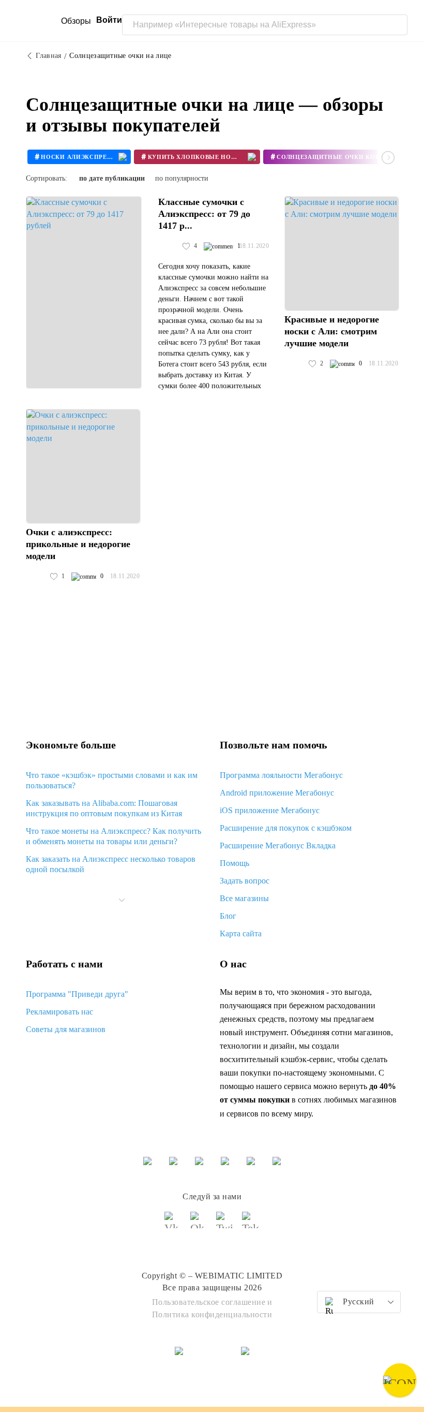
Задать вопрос (244, 880)
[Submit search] (397, 24)
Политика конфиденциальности (212, 1314)
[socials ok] (199, 1225)
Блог (228, 915)
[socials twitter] (225, 1225)
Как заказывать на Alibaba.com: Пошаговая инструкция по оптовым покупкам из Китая (104, 808)
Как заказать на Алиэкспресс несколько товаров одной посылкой (110, 864)
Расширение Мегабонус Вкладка (278, 845)
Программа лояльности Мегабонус (281, 775)
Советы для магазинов (65, 1029)
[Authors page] (169, 246)
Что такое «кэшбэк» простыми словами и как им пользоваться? (112, 780)
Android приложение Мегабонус (277, 792)
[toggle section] (122, 900)
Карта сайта (241, 933)
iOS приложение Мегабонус (270, 810)
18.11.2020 (254, 245)
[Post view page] (84, 292)
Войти (109, 20)
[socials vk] (173, 1225)
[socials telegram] (251, 1225)
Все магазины (244, 898)
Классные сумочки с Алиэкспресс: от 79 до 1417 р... (204, 214)
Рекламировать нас (59, 1011)
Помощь (234, 863)
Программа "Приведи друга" (77, 994)
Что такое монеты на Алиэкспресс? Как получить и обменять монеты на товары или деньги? (113, 836)
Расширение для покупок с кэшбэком (286, 827)
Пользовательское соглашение (209, 1302)
